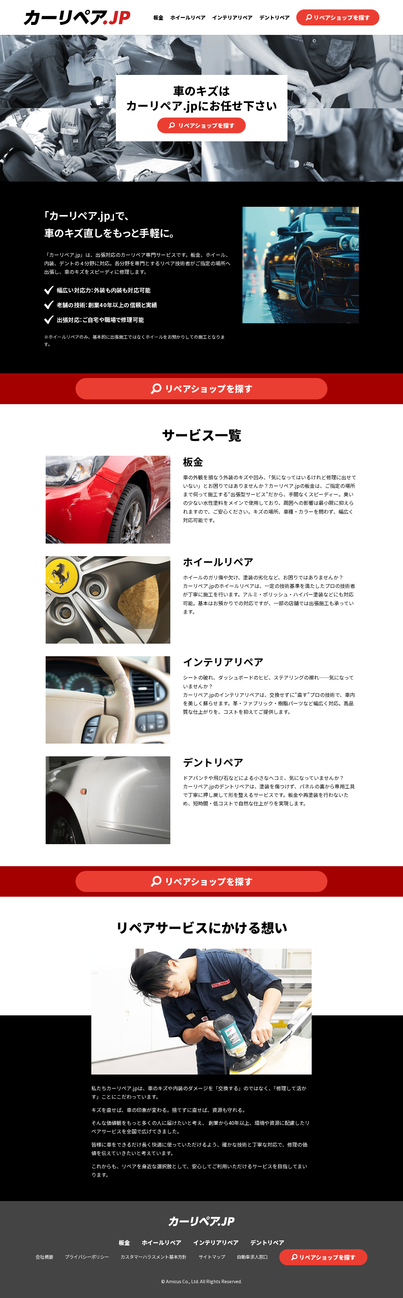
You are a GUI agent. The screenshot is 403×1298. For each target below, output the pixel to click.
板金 (158, 17)
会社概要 (44, 1256)
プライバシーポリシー (87, 1256)
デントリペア (274, 17)
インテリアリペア (232, 17)
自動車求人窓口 (252, 1256)
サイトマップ (212, 1256)
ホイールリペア (188, 17)
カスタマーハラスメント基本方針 (154, 1256)
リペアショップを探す (342, 17)
